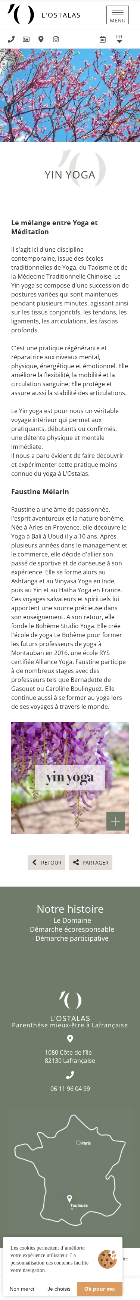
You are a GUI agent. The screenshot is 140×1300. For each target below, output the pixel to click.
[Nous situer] (41, 39)
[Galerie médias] (26, 39)
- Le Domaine (70, 920)
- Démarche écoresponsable (70, 929)
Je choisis (59, 1289)
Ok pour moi (100, 1289)
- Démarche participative (70, 938)
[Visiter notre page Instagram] (56, 39)
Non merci (22, 1289)
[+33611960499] (11, 39)
